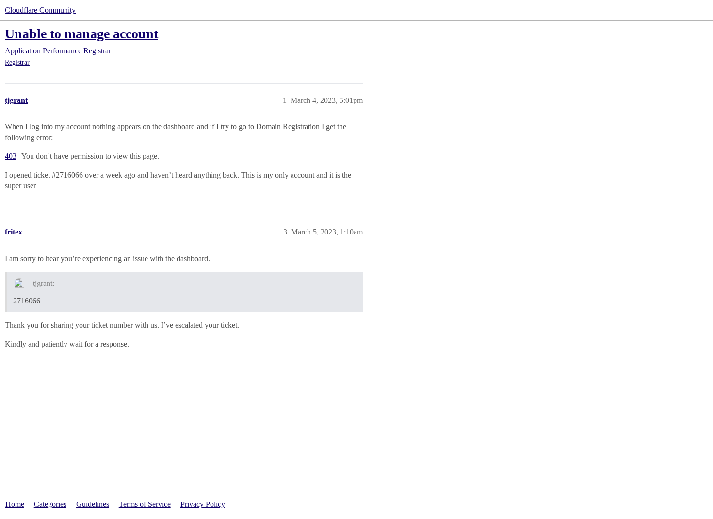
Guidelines (92, 504)
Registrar (17, 62)
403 (10, 156)
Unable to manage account (81, 33)
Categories (50, 504)
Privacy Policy (202, 504)
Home (14, 504)
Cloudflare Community (40, 10)
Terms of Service (145, 504)
